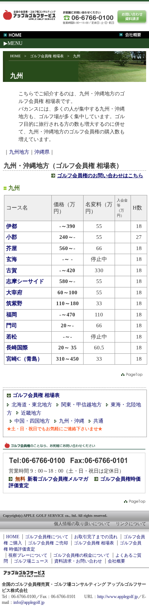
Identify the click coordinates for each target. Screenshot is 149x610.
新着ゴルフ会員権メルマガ (57, 479)
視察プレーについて (27, 555)
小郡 (11, 237)
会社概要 (116, 561)
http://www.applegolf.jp (117, 596)
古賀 (11, 270)
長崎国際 (17, 347)
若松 (11, 337)
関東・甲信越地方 (81, 404)
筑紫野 (14, 303)
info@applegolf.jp (28, 602)
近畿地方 (31, 413)
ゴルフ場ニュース (31, 561)
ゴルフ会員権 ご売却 (48, 542)
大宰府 (14, 292)
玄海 (11, 259)
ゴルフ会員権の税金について (81, 555)
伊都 (11, 226)
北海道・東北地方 (32, 404)
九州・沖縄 (71, 421)
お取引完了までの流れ (96, 536)
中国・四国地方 (32, 421)
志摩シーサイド (25, 281)
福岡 (11, 315)
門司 (11, 325)
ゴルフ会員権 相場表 (47, 56)
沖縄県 (42, 152)
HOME (15, 56)
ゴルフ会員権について (46, 536)
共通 (98, 421)
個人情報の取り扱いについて (82, 523)
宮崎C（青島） (24, 359)
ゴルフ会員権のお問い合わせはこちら (100, 175)
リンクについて (131, 523)
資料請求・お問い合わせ (78, 561)
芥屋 (11, 248)
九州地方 (19, 152)
